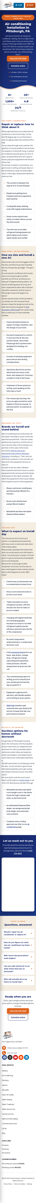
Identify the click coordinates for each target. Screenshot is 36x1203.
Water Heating (7, 1099)
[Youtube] (15, 1057)
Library (4, 1128)
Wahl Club (10, 705)
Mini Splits (5, 1090)
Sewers (5, 1085)
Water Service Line (8, 1109)
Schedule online (18, 66)
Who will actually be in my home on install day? (15, 980)
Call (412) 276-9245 (18, 58)
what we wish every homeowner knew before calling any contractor (15, 453)
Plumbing (5, 1080)
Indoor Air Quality (8, 1095)
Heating (5, 1071)
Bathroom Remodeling (10, 1119)
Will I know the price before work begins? (16, 957)
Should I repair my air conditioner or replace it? (15, 933)
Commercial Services (9, 1123)
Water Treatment (8, 1104)
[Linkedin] (26, 1057)
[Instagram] (10, 1057)
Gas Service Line (8, 1114)
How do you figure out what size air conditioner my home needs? (17, 945)
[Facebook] (4, 1057)
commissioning (17, 652)
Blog (3, 1133)
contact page (24, 780)
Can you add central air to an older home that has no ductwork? (17, 968)
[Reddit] (21, 1057)
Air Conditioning (7, 1075)
